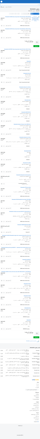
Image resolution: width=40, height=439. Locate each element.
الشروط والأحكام (36, 403)
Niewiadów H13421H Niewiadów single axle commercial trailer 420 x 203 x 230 (16, 235)
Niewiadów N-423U (27, 295)
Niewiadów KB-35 (36, 356)
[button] (1, 1)
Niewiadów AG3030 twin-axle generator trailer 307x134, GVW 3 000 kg (18, 16)
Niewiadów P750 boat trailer (26, 187)
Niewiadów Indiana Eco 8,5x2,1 (35, 362)
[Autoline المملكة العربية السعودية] (33, 1)
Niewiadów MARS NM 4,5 (26, 112)
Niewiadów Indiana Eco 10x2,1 (25, 137)
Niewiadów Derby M (27, 73)
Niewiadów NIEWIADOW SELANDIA (24, 224)
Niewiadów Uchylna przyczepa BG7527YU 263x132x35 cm (20, 211)
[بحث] (1, 4)
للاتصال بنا (37, 387)
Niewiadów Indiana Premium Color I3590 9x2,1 (22, 124)
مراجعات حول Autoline (35, 408)
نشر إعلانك (36, 46)
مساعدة (37, 385)
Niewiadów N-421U (27, 283)
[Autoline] (1, 7)
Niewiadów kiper (36, 370)
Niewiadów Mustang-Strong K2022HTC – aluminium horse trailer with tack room (16, 247)
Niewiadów (29, 61)
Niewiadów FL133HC (27, 162)
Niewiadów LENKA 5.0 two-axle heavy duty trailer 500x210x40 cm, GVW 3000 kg (16, 271)
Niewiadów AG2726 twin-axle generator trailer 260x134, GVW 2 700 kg (18, 28)
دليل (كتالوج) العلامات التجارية (34, 410)
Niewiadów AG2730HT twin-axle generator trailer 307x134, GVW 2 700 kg (17, 49)
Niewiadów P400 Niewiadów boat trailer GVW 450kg (21, 199)
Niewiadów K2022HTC (27, 259)
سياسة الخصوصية (36, 405)
